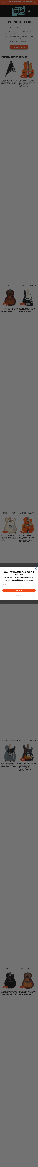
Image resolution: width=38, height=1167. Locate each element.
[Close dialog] (36, 568)
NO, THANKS (19, 595)
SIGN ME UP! (19, 590)
